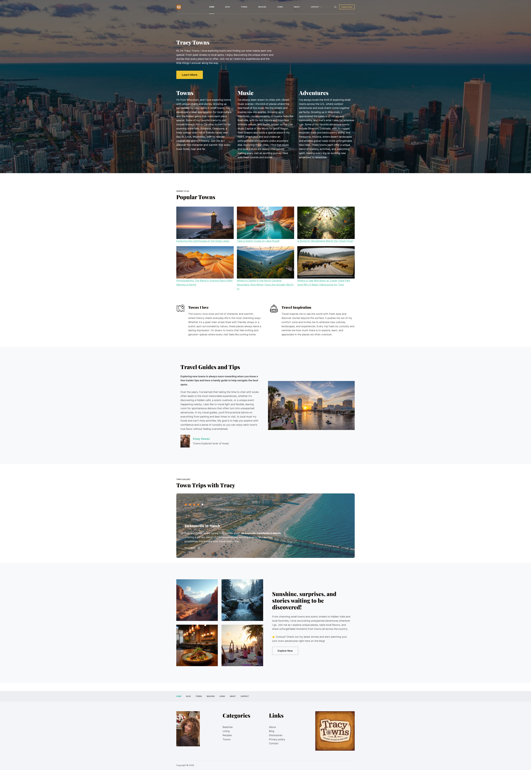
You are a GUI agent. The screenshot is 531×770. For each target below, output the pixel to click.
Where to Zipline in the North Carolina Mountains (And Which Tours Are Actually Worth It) (265, 284)
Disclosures (275, 735)
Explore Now (346, 7)
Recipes (227, 735)
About (297, 7)
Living (280, 7)
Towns (244, 7)
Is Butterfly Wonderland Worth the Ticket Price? (325, 241)
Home (211, 7)
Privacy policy (277, 739)
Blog (227, 7)
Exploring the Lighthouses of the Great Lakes (202, 241)
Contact (315, 7)
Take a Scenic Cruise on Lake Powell (258, 241)
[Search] (335, 7)
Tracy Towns (201, 438)
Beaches (262, 7)
